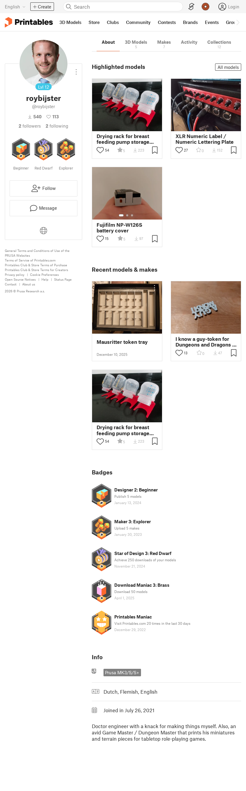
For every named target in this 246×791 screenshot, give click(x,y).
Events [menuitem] (212, 22)
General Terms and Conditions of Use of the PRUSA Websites (37, 253)
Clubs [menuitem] (113, 22)
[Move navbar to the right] (238, 22)
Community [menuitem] (138, 22)
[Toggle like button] (100, 150)
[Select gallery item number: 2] (127, 215)
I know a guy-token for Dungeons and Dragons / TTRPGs (205, 341)
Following (57, 125)
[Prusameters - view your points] (205, 6)
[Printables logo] (29, 22)
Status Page (63, 279)
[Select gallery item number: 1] (121, 215)
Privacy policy (14, 274)
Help (44, 279)
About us (28, 284)
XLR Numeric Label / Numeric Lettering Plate (205, 139)
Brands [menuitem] (190, 22)
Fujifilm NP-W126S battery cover (119, 227)
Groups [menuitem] (233, 22)
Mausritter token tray (122, 342)
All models (228, 67)
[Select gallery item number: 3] (132, 215)
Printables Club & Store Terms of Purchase (36, 265)
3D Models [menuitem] (70, 22)
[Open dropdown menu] (76, 69)
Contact (10, 284)
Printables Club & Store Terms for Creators (36, 270)
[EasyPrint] (191, 6)
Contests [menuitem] (167, 22)
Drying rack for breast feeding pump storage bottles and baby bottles (125, 139)
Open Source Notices (20, 279)
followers (30, 125)
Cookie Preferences (44, 274)
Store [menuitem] (94, 22)
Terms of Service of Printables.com (30, 260)
